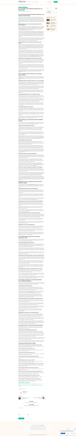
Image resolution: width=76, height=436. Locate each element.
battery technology (33, 332)
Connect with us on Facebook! (24, 382)
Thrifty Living (22, 1)
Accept (63, 433)
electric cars (30, 60)
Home (19, 4)
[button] (56, 2)
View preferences (73, 433)
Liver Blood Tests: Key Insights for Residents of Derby (53, 26)
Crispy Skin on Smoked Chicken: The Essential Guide (53, 20)
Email (28, 414)
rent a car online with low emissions (25, 17)
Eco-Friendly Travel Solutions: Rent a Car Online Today (27, 385)
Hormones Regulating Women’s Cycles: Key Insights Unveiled (53, 29)
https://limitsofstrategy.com (40, 385)
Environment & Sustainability (24, 7)
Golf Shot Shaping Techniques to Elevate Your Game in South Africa (54, 23)
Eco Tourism (20, 7)
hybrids (30, 27)
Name (19, 414)
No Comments (29, 11)
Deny (67, 433)
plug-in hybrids (41, 87)
